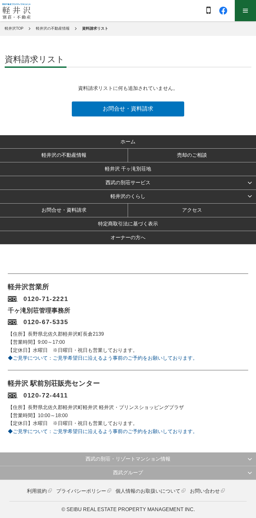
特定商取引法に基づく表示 (128, 223)
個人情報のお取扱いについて (148, 491)
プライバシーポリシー (81, 491)
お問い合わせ (205, 491)
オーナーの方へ (128, 237)
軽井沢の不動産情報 (53, 28)
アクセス (192, 210)
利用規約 (37, 491)
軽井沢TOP (14, 28)
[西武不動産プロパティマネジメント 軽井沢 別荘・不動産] (17, 11)
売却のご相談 (192, 155)
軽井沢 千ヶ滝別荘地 (128, 168)
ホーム (128, 141)
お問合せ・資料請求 (128, 109)
